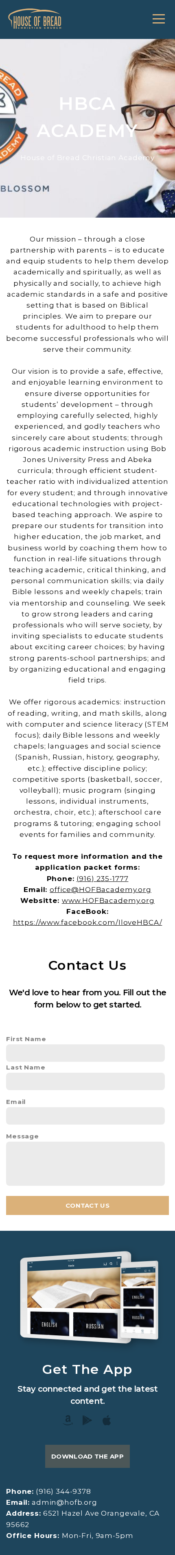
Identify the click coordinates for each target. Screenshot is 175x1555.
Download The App (87, 1456)
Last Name (26, 1067)
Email (16, 1102)
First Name (26, 1039)
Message (22, 1136)
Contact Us (87, 1205)
